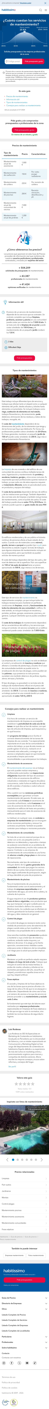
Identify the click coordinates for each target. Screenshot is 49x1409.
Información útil (12, 100)
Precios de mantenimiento (17, 96)
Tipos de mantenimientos (16, 103)
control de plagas (23, 661)
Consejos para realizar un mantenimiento (23, 106)
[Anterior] (7, 1160)
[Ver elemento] (13, 1160)
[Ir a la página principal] (8, 10)
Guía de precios (16, 1237)
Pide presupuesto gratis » (37, 1109)
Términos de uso (8, 1377)
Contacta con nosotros (11, 1358)
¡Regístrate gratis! (25, 3)
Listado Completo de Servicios (14, 1320)
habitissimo (4, 1237)
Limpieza (5, 1179)
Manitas (5, 1198)
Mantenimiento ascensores (13, 1217)
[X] (19, 1363)
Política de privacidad (11, 1383)
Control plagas (8, 1204)
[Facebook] (12, 1363)
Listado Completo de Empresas (15, 1325)
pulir (40, 545)
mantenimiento (18, 424)
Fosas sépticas (8, 1230)
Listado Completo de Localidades (16, 1331)
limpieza (7, 469)
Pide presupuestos (24, 358)
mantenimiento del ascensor (21, 768)
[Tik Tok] (35, 1363)
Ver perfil (12, 1067)
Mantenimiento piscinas (11, 1210)
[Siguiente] (41, 1160)
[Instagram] (4, 1363)
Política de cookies (9, 1388)
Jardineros (6, 1191)
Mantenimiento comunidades (14, 1223)
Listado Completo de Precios (14, 1315)
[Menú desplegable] (46, 10)
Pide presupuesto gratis (34, 61)
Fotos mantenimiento (36, 1255)
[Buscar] (40, 10)
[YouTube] (27, 1363)
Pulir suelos (6, 1185)
